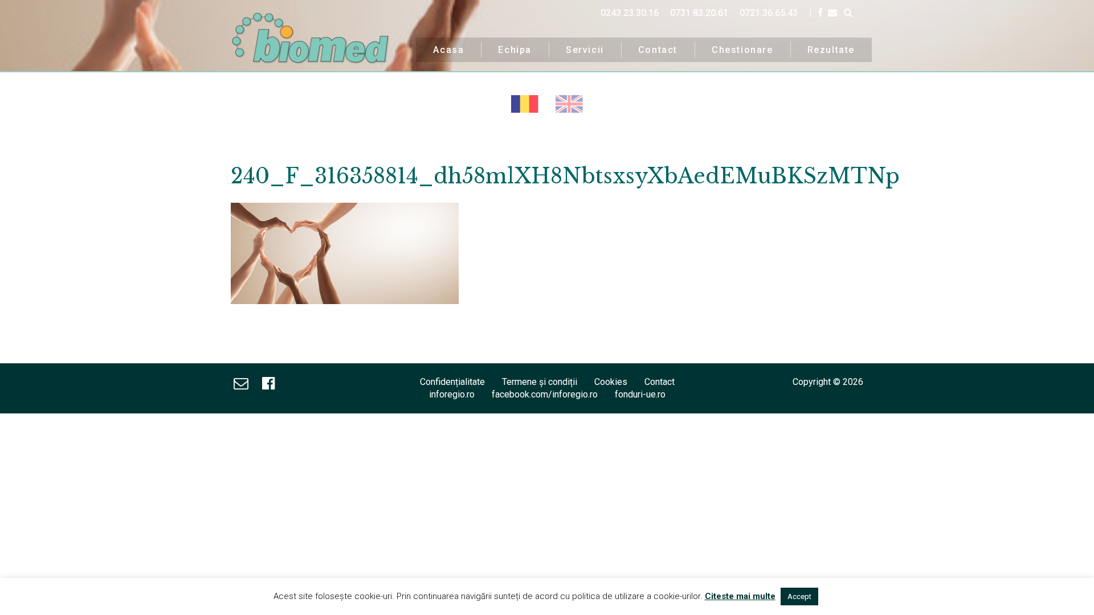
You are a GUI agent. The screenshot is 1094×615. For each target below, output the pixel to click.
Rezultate (831, 49)
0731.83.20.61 (699, 12)
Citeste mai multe (740, 596)
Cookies (610, 381)
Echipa (515, 49)
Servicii (585, 49)
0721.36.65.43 (769, 12)
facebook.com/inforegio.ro (545, 394)
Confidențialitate (452, 381)
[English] (569, 104)
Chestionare (742, 49)
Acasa (448, 49)
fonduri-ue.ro (640, 394)
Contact (657, 49)
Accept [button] (799, 596)
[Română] (524, 104)
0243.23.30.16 (630, 12)
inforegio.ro (452, 394)
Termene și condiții (539, 381)
